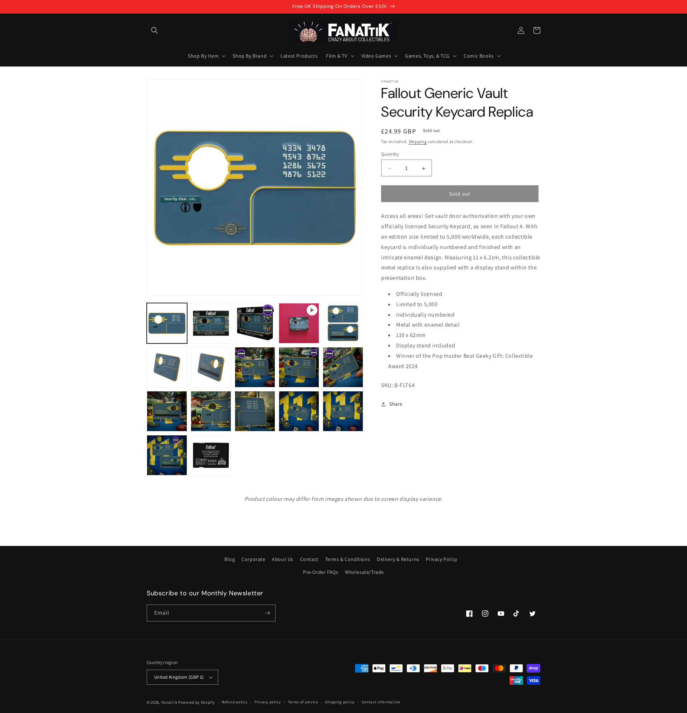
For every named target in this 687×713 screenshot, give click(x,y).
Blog (229, 559)
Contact (309, 559)
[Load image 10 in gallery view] (167, 411)
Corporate (253, 559)
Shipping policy (340, 701)
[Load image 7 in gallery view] (255, 367)
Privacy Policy (441, 559)
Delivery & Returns (398, 559)
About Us (282, 559)
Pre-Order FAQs (320, 572)
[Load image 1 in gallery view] (167, 323)
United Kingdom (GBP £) (179, 677)
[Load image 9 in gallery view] (343, 367)
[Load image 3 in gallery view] (255, 323)
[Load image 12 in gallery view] (255, 411)
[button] (154, 30)
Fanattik (169, 702)
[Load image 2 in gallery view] (211, 323)
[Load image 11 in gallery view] (211, 411)
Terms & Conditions (347, 559)
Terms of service (303, 701)
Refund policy (234, 701)
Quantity (390, 154)
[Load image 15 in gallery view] (167, 455)
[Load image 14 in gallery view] (343, 411)
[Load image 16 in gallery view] (211, 455)
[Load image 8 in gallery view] (299, 367)
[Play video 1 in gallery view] (299, 323)
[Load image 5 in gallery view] (167, 367)
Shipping (418, 141)
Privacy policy (267, 701)
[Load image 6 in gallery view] (211, 367)
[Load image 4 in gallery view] (343, 323)
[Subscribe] (267, 613)
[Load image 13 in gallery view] (299, 411)
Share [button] (396, 404)
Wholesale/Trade (364, 572)
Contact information (381, 701)
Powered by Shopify (196, 702)
